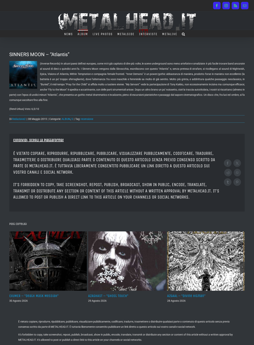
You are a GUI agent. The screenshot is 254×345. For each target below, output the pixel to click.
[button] (183, 33)
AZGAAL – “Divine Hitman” (115, 296)
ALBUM (66, 118)
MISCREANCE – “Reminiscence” (197, 296)
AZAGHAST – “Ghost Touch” (37, 296)
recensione (87, 118)
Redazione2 (19, 118)
